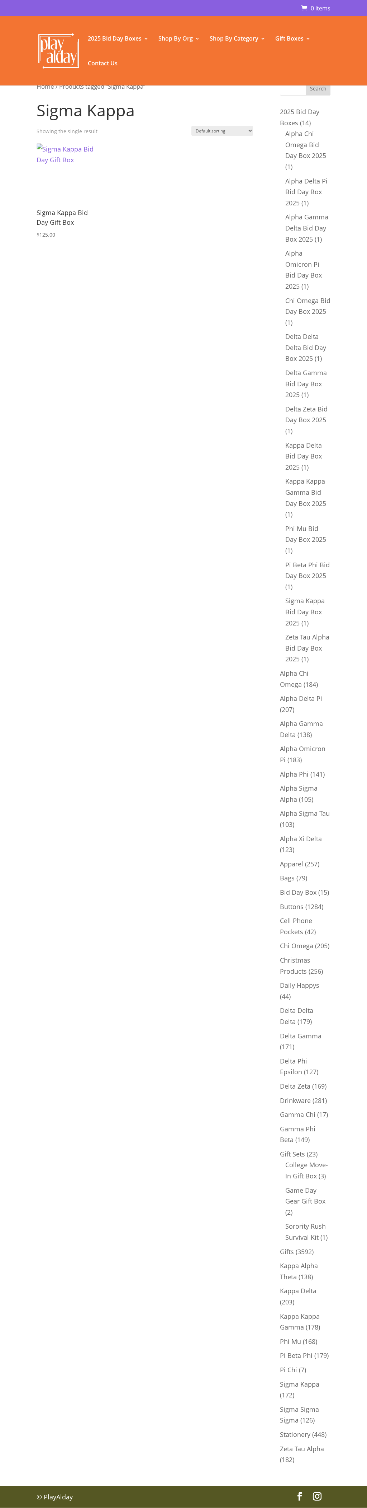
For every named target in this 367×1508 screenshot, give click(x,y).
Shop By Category (234, 39)
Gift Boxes (289, 39)
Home (45, 86)
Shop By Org (175, 39)
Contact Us (103, 64)
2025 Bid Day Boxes (115, 39)
